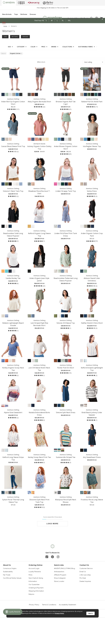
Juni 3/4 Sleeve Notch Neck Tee (39, 369)
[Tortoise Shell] (69, 94)
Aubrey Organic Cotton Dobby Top (39, 147)
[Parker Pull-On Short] (65, 345)
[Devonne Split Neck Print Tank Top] (39, 477)
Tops (16, 14)
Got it (90, 613)
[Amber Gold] (29, 226)
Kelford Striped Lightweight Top (92, 369)
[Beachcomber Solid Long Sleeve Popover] (13, 211)
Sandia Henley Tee (13, 278)
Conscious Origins (9, 568)
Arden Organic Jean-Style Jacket (39, 279)
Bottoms (24, 14)
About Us (7, 565)
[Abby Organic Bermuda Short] (39, 79)
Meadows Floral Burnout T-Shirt (39, 192)
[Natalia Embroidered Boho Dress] (39, 390)
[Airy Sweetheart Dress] (92, 435)
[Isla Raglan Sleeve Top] (92, 124)
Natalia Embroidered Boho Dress (39, 413)
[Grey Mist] (62, 360)
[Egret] (17, 184)
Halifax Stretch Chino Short (92, 323)
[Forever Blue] (21, 184)
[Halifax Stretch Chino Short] (92, 300)
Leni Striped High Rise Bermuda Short (39, 324)
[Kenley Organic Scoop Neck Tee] (13, 345)
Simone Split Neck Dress (65, 412)
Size (9, 46)
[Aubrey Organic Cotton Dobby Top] (39, 124)
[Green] (59, 271)
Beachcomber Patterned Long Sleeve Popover (66, 279)
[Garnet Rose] (69, 360)
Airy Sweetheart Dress (92, 457)
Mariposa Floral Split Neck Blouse (65, 500)
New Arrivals (7, 14)
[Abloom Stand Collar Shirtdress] (92, 256)
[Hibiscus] (55, 450)
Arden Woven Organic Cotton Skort (65, 147)
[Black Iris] (36, 94)
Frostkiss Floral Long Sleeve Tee (92, 500)
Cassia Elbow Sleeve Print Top (13, 146)
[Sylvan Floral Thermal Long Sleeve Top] (13, 477)
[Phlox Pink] (55, 184)
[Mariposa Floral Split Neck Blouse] (65, 477)
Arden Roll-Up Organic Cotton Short (13, 102)
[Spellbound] (89, 492)
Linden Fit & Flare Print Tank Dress (65, 234)
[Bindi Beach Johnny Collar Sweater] (92, 390)
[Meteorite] (10, 492)
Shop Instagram (60, 578)
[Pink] (29, 139)
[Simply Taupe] (82, 94)
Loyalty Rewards (35, 572)
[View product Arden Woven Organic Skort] (65, 124)
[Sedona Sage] (55, 94)
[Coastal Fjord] (3, 360)
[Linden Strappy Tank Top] (65, 168)
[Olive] (29, 316)
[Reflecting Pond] (82, 492)
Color (33, 46)
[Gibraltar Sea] (85, 94)
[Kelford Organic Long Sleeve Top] (39, 211)
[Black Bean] (92, 94)
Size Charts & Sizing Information (36, 579)
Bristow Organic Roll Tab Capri (66, 102)
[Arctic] (13, 492)
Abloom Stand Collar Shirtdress (92, 279)
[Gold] (47, 139)
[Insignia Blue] (3, 94)
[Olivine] (6, 184)
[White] (10, 94)
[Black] (21, 94)
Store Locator (59, 581)
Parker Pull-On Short (65, 368)
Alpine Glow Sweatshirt (13, 412)
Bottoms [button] (15, 36)
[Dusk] (6, 405)
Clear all (3, 53)
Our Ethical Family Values (12, 578)
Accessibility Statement (67, 605)
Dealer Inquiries (85, 581)
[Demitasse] (85, 492)
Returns (31, 594)
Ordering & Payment (36, 588)
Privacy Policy (34, 605)
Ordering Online (35, 565)
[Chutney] (55, 360)
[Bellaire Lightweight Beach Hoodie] (13, 300)
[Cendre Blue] (17, 94)
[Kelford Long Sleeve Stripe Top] (13, 435)
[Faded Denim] (3, 492)
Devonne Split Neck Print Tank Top (39, 500)
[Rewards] (12, 612)
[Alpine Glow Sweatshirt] (13, 390)
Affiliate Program (60, 575)
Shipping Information (36, 591)
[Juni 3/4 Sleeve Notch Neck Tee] (39, 345)
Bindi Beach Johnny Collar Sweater (92, 413)
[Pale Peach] (10, 139)
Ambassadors (59, 572)
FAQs (30, 575)
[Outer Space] (59, 360)
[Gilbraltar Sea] (3, 184)
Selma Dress (92, 191)
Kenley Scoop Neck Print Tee (39, 457)
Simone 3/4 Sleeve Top (66, 323)
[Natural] (85, 405)
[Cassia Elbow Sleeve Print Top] (13, 124)
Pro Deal (83, 578)
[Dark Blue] (33, 139)
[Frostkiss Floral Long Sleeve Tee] (92, 477)
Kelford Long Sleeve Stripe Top (13, 458)
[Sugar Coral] (62, 450)
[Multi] (55, 226)
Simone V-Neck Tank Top (13, 191)
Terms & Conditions (49, 605)
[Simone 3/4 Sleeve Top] (65, 300)
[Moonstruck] (6, 139)
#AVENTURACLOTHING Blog (64, 568)
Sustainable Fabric (85, 46)
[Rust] (6, 360)
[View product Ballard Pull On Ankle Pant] (92, 79)
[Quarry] (13, 94)
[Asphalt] (29, 94)
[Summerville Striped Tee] (65, 435)
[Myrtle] (89, 94)
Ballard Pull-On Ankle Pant (91, 101)
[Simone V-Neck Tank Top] (13, 168)
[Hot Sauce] (40, 139)
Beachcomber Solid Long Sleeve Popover (13, 234)
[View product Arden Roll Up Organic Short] (13, 79)
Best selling (88, 62)
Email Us (83, 572)
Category (21, 46)
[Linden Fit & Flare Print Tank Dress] (65, 211)
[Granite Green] (6, 94)
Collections (67, 46)
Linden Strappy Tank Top (65, 191)
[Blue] (62, 271)
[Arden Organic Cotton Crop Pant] (92, 211)
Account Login (34, 568)
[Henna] (33, 94)
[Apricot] (3, 271)
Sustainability (73, 18)
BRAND (53, 46)
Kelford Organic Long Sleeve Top (39, 234)
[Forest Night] (73, 94)
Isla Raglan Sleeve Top (92, 146)
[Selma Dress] (92, 168)
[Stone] (55, 271)
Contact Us (84, 565)
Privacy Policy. (59, 613)
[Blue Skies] (85, 360)
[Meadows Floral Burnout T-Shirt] (39, 168)
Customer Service (86, 568)
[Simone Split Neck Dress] (65, 390)
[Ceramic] (6, 271)
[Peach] (66, 271)
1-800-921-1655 (85, 575)
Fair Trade (84, 18)
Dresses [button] (25, 36)
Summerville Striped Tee (65, 457)
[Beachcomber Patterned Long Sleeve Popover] (65, 256)
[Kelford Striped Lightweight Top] (92, 345)
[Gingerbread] (69, 184)
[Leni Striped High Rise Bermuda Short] (39, 300)
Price (43, 46)
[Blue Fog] (59, 226)
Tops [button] (5, 36)
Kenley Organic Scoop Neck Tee (13, 369)
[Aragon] (36, 139)
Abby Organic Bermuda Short (39, 101)
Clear (96, 46)
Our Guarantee (34, 584)
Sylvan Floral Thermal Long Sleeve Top (13, 500)
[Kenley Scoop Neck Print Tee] (39, 435)
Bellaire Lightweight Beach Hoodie (13, 324)
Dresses (33, 14)
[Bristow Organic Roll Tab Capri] (65, 79)
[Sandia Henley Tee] (13, 256)
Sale (4, 22)
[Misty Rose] (82, 184)
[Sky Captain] (99, 94)
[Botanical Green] (96, 94)
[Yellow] (43, 139)
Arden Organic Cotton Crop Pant (92, 234)
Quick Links (59, 565)
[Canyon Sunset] (3, 405)
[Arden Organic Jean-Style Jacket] (39, 256)
